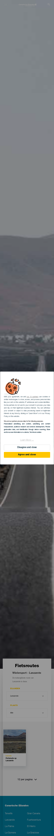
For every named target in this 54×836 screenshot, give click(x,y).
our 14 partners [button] (32, 397)
